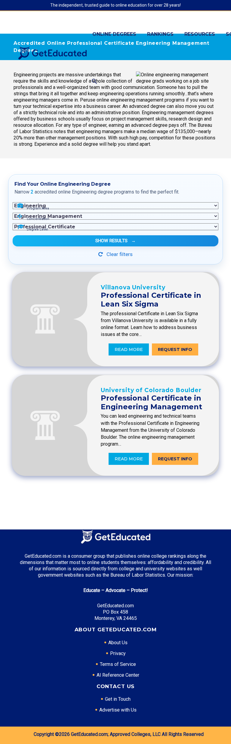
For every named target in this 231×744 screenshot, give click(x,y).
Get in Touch (118, 699)
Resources (199, 34)
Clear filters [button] (119, 254)
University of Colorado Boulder (151, 390)
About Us (118, 642)
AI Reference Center (118, 675)
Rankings (160, 34)
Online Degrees (114, 34)
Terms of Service (118, 664)
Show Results (115, 240)
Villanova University (133, 287)
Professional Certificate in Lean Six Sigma (151, 299)
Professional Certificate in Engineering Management (151, 402)
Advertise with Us (118, 710)
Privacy (118, 653)
